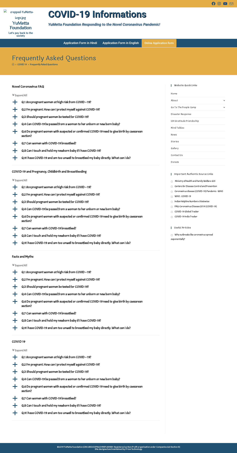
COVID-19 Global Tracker (187, 211)
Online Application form (159, 43)
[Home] (13, 64)
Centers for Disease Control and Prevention (196, 186)
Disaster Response (181, 114)
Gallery (174, 148)
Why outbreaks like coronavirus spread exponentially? (192, 236)
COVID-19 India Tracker (186, 216)
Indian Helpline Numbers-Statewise (192, 201)
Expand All (19, 95)
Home (174, 93)
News (174, 134)
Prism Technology (134, 449)
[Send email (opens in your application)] (230, 4)
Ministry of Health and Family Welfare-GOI (195, 181)
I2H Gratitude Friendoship (185, 121)
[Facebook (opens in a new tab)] (213, 4)
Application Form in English (121, 43)
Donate (175, 162)
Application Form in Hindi (80, 43)
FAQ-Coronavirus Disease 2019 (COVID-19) (196, 206)
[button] (86, 102)
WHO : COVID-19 (183, 196)
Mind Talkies (177, 127)
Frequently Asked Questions (44, 64)
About (174, 100)
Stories (175, 141)
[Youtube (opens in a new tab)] (225, 4)
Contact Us (177, 155)
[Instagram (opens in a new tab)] (219, 4)
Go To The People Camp (183, 107)
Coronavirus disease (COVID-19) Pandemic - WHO (199, 191)
